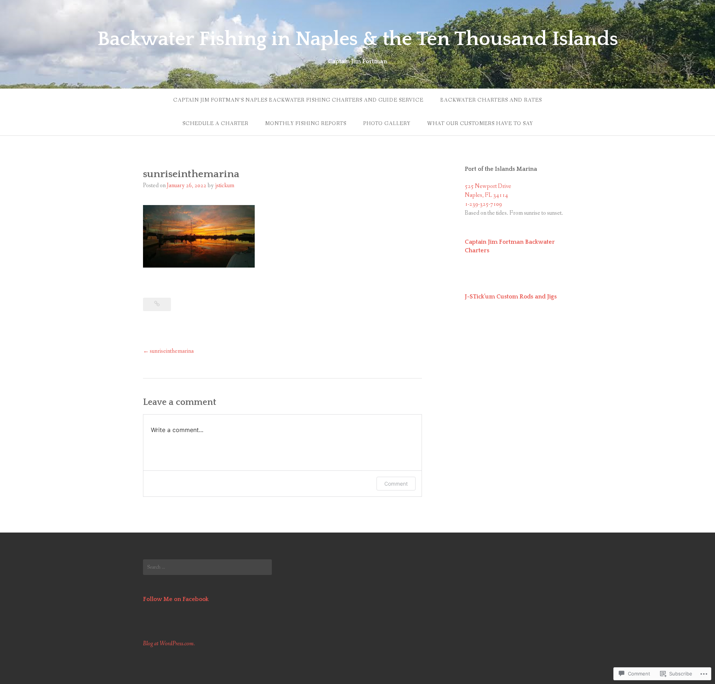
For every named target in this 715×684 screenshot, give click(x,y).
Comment (396, 483)
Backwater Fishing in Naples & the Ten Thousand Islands (357, 39)
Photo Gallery (386, 123)
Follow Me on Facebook (176, 599)
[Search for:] (207, 567)
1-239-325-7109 (483, 204)
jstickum (224, 185)
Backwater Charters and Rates (491, 100)
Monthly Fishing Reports (305, 123)
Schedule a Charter (215, 123)
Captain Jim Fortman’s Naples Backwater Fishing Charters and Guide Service (298, 100)
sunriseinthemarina (172, 351)
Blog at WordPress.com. (169, 644)
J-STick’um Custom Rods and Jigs (511, 296)
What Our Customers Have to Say (480, 123)
